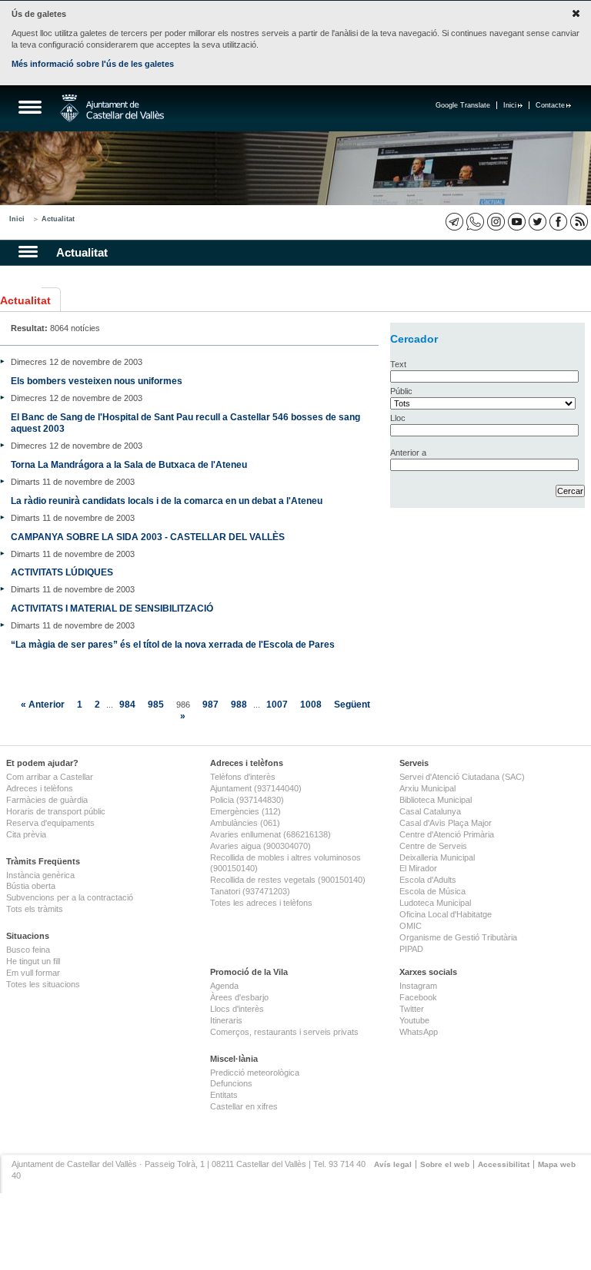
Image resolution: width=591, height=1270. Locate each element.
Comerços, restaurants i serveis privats (284, 1031)
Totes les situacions (43, 984)
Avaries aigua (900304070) (260, 846)
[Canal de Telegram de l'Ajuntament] (454, 221)
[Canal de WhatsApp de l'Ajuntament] (475, 221)
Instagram (418, 985)
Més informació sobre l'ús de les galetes (93, 63)
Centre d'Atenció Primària (446, 834)
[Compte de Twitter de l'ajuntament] (537, 221)
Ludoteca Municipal (435, 902)
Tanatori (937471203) (250, 891)
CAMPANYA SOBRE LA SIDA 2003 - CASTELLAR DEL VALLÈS (148, 537)
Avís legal (393, 1164)
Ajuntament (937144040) (256, 788)
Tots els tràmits (34, 909)
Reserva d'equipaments (50, 822)
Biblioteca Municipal (435, 799)
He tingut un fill (33, 961)
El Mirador (418, 868)
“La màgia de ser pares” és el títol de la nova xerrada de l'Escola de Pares (173, 644)
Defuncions (231, 1083)
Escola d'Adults (427, 879)
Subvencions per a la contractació (69, 897)
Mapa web (557, 1164)
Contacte (550, 105)
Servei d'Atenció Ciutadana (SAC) (462, 776)
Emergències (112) (245, 811)
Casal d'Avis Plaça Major (445, 822)
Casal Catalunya (430, 811)
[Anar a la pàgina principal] (112, 108)
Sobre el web (444, 1164)
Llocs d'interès (237, 1008)
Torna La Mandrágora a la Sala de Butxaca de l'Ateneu (129, 464)
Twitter (411, 1008)
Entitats (224, 1094)
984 (127, 704)
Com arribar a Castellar (49, 776)
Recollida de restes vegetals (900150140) (288, 879)
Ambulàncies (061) (245, 822)
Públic (401, 391)
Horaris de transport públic (55, 811)
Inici (509, 105)
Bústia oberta (30, 885)
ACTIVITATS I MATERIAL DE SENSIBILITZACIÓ (112, 608)
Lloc (398, 418)
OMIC (410, 925)
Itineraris (226, 1020)
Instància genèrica (40, 875)
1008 (311, 704)
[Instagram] (496, 221)
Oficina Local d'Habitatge (445, 914)
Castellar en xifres (244, 1106)
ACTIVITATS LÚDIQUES (62, 572)
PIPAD (411, 948)
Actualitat (58, 219)
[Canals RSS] (579, 221)
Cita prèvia (26, 834)
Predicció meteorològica (254, 1072)
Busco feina (28, 949)
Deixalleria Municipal (437, 857)
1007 (277, 704)
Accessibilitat (503, 1164)
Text (398, 364)
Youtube (414, 1020)
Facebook (418, 997)
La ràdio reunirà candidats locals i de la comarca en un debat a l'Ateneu (166, 501)
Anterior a (408, 452)
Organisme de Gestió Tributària (458, 937)
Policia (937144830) (247, 799)
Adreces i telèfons (39, 788)
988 (239, 704)
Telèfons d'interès (242, 776)
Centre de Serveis (433, 846)
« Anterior (43, 704)
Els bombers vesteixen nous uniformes (96, 381)
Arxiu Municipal (427, 788)
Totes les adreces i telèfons (261, 902)
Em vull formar (33, 972)
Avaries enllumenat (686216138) (270, 834)
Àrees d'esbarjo (239, 997)
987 (210, 704)
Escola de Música (432, 891)
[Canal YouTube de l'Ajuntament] (517, 221)
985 (156, 704)
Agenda (224, 985)
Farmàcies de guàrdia (47, 799)
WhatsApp (418, 1031)
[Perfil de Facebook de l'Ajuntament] (558, 221)
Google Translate (463, 105)
